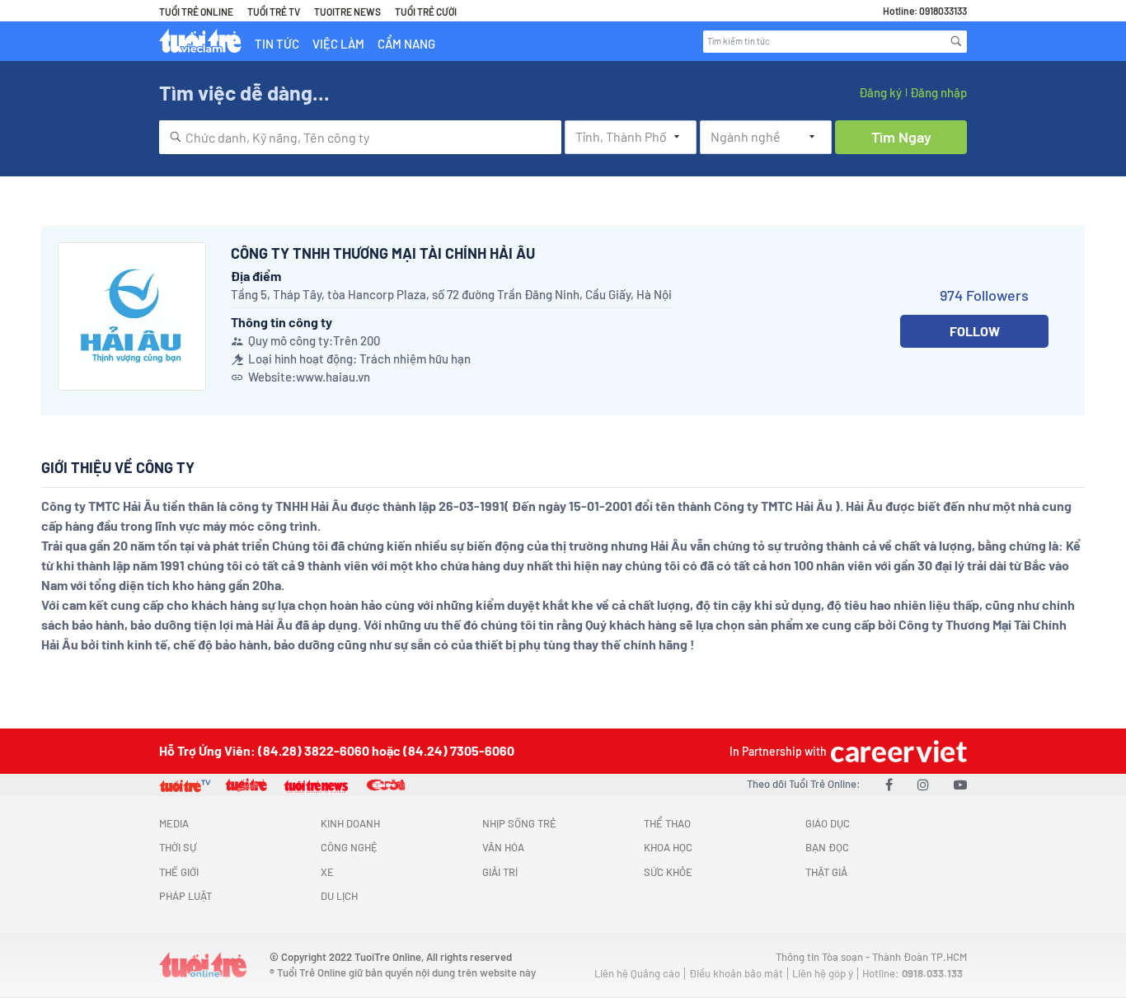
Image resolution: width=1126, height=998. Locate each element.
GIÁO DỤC (827, 823)
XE (327, 872)
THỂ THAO (667, 823)
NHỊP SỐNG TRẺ (519, 823)
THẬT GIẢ (826, 872)
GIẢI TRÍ (500, 872)
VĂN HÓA (503, 847)
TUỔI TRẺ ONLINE (196, 11)
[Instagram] (923, 784)
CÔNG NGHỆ (349, 847)
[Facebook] (889, 784)
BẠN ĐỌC (827, 847)
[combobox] (360, 137)
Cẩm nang (406, 43)
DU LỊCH (339, 895)
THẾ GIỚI (179, 872)
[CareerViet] (897, 751)
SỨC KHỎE (668, 872)
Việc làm (338, 43)
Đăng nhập (938, 92)
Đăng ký (880, 92)
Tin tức (277, 43)
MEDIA (174, 823)
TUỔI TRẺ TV (273, 11)
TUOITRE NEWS (347, 11)
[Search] (956, 41)
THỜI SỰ (177, 847)
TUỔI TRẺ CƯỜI (426, 11)
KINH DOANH (350, 823)
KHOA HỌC (668, 847)
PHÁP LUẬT (185, 895)
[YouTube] (960, 784)
